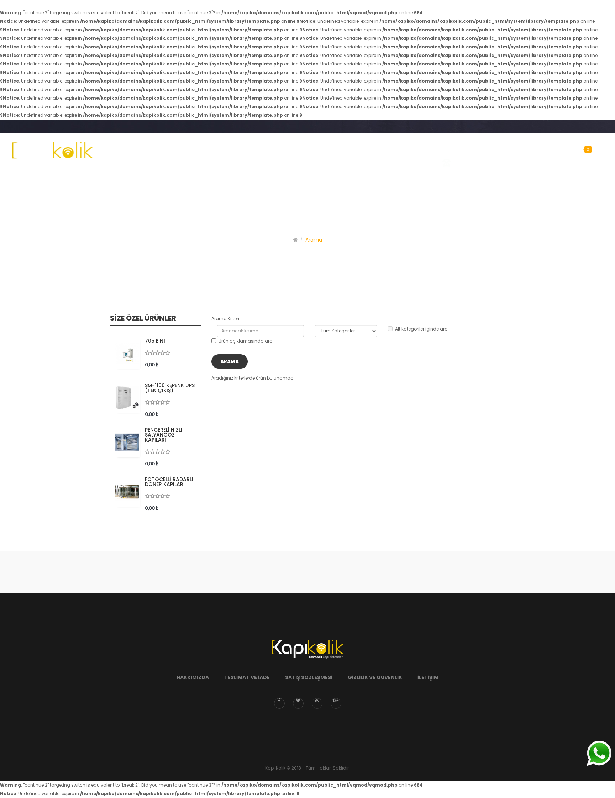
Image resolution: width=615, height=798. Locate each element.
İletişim (427, 677)
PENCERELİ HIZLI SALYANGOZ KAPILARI (163, 434)
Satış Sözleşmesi (308, 677)
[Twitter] (298, 703)
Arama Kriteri (225, 319)
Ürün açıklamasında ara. (246, 341)
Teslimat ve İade (247, 677)
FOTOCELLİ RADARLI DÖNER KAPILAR (169, 482)
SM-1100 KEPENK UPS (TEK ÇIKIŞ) (170, 388)
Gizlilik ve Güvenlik (375, 677)
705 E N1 (155, 340)
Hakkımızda (193, 677)
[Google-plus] (336, 703)
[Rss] (317, 703)
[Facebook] (279, 703)
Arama (313, 239)
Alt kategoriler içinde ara (421, 329)
